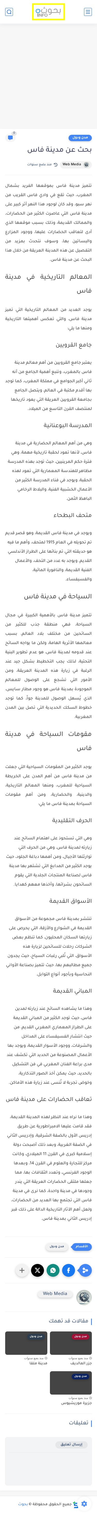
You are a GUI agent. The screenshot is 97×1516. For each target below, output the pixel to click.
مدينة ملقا (38, 1364)
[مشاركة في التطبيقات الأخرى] (22, 1270)
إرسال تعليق (72, 1445)
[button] (68, 1270)
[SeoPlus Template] (76, 1504)
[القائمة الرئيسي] (88, 12)
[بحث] (9, 12)
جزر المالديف (81, 1364)
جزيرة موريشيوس (76, 1404)
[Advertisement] (48, 77)
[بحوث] (48, 12)
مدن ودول (80, 138)
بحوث (23, 1505)
